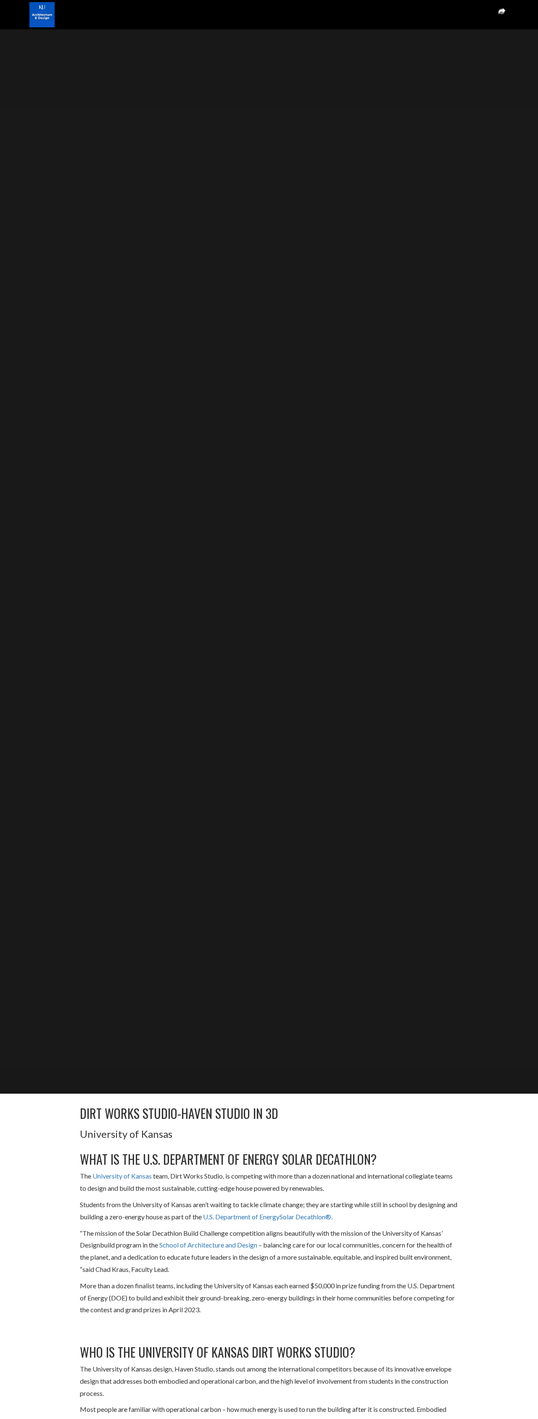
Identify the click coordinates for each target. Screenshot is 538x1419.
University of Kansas (122, 1176)
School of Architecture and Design (208, 1245)
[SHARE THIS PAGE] (502, 14)
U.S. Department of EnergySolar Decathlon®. (267, 1217)
